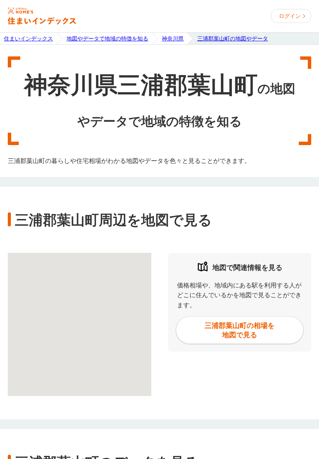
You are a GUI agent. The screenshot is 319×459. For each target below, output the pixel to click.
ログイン (290, 16)
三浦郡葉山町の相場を (240, 329)
